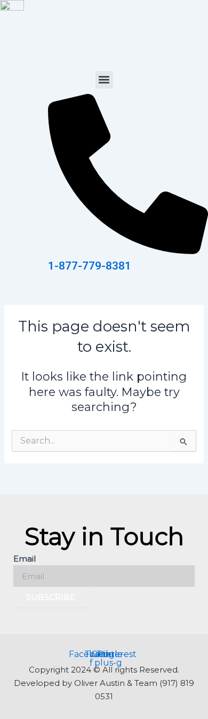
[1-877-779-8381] (128, 251)
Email (24, 559)
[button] (104, 80)
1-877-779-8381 (89, 265)
